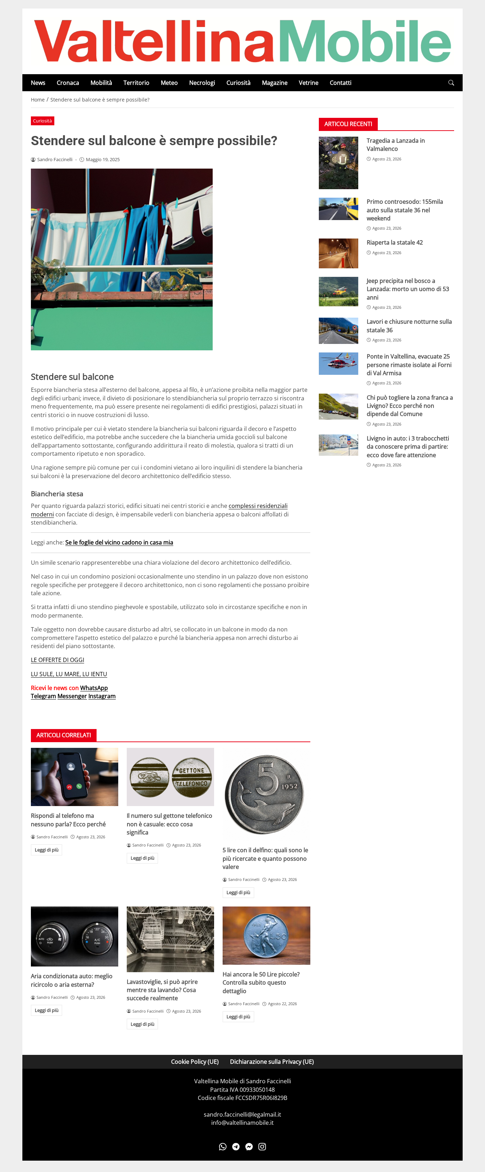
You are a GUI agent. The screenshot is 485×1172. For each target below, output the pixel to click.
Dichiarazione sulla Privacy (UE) (272, 1062)
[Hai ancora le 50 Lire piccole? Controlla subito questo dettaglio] (266, 936)
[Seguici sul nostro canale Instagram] (262, 1147)
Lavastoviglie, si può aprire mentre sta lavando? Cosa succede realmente (162, 990)
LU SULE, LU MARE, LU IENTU (69, 674)
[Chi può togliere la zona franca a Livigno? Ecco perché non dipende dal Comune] (338, 407)
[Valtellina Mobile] (242, 41)
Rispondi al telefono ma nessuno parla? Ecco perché (68, 820)
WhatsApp (94, 688)
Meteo (169, 83)
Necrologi (202, 83)
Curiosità (239, 83)
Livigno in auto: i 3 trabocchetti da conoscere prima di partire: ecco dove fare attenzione (408, 446)
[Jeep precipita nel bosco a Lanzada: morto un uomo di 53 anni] (338, 291)
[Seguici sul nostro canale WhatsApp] (223, 1147)
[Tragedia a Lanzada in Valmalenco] (338, 163)
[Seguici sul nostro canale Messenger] (249, 1147)
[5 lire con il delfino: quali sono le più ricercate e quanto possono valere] (266, 794)
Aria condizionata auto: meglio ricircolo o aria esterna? (72, 980)
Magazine (275, 83)
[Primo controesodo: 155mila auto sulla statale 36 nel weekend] (338, 209)
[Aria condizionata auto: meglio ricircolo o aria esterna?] (74, 936)
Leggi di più (47, 850)
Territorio (136, 83)
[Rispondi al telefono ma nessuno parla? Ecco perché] (74, 777)
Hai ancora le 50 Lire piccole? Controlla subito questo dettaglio (261, 982)
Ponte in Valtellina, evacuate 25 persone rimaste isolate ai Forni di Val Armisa (409, 365)
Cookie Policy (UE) (195, 1062)
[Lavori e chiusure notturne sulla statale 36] (338, 331)
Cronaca (68, 83)
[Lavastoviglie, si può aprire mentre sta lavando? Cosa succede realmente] (170, 939)
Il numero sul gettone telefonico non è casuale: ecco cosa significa (169, 824)
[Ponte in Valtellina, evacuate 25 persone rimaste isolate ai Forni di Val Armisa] (338, 364)
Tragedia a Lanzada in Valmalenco (396, 145)
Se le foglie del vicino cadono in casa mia (119, 542)
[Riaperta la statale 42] (338, 253)
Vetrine (308, 83)
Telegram (43, 696)
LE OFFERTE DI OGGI (57, 660)
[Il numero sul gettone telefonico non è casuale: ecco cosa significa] (170, 777)
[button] (451, 83)
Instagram (102, 696)
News (38, 83)
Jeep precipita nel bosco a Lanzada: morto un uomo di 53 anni (408, 289)
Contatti (341, 83)
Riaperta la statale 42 (395, 243)
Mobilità (101, 83)
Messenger (72, 696)
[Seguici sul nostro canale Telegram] (236, 1147)
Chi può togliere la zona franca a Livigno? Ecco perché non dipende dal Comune (410, 406)
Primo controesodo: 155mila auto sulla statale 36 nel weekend (405, 210)
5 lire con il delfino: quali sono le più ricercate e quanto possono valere (265, 858)
